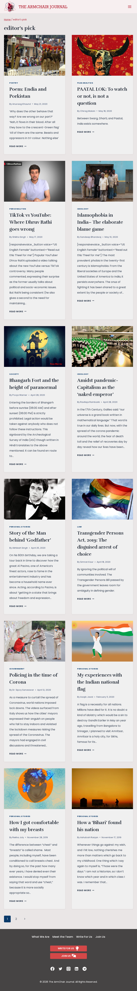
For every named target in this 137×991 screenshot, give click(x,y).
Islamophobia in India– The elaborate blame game (100, 222)
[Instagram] (68, 969)
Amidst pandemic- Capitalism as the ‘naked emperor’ (97, 387)
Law (79, 526)
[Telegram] (85, 969)
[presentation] (34, 55)
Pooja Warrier (19, 395)
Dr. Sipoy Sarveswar (23, 689)
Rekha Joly (18, 837)
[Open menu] (129, 6)
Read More (17, 146)
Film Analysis (85, 83)
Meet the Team (62, 937)
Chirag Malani (87, 111)
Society (14, 374)
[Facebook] (52, 969)
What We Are (40, 937)
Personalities (17, 208)
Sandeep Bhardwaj (90, 237)
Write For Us (84, 937)
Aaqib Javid (86, 696)
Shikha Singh (19, 237)
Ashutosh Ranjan (89, 837)
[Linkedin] (77, 969)
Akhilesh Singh (20, 547)
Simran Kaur (86, 561)
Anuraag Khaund (21, 104)
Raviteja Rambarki (90, 402)
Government (17, 668)
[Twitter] (60, 969)
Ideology (82, 208)
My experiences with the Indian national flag (99, 682)
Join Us (100, 937)
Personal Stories (19, 526)
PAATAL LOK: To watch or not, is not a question (102, 96)
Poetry (13, 83)
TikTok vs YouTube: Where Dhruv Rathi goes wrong (30, 222)
